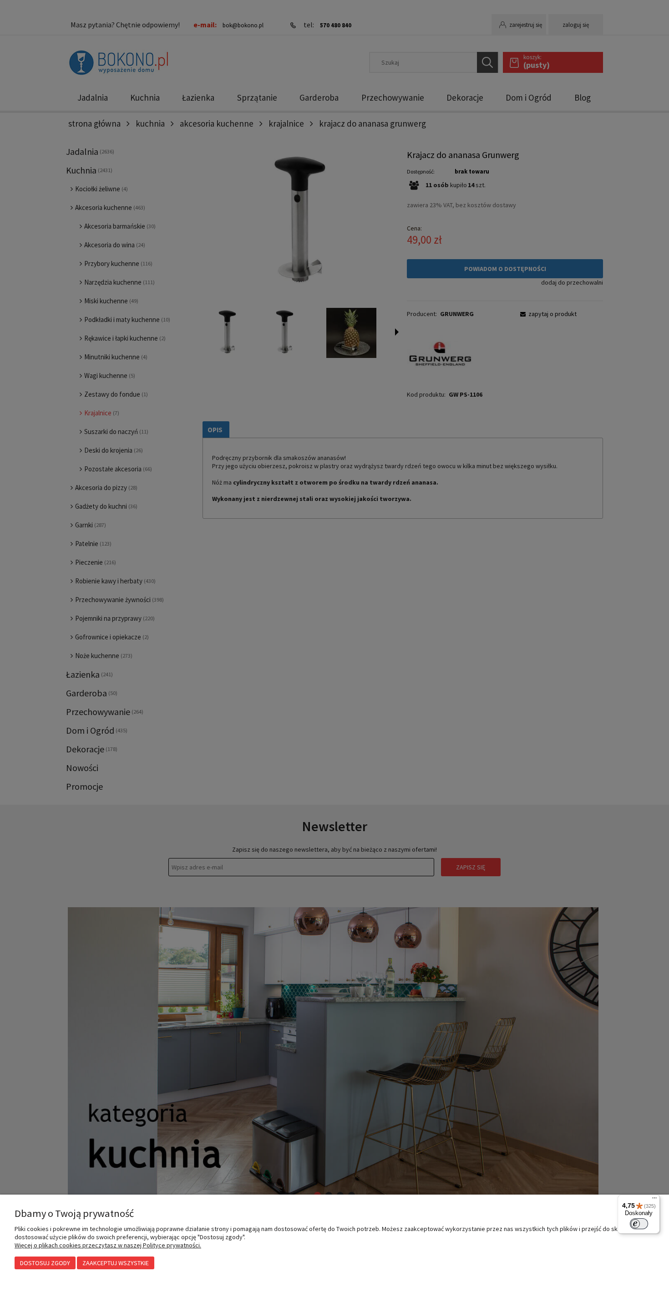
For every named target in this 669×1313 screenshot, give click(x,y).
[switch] (639, 1223)
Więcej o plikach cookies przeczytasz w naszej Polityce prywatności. (108, 1245)
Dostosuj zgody (45, 1263)
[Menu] (654, 1200)
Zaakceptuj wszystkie (115, 1263)
